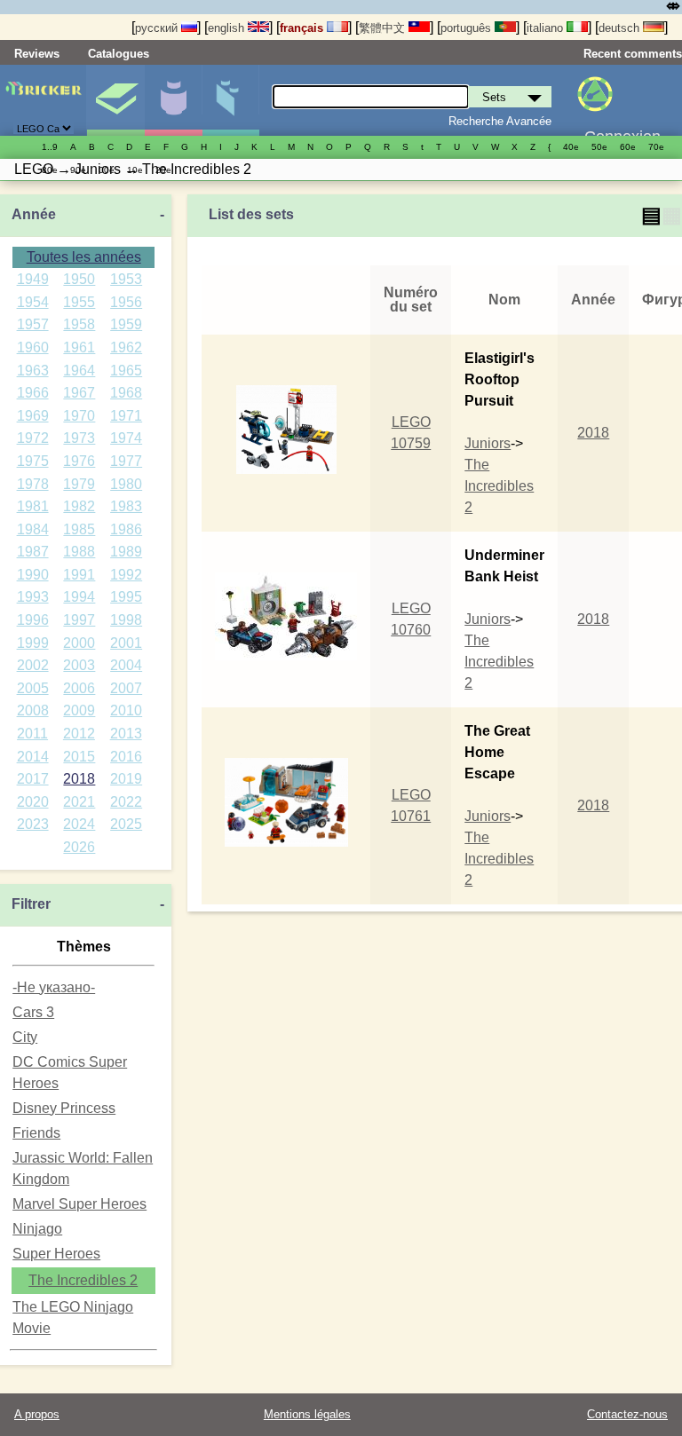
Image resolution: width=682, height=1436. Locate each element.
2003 (79, 665)
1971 (126, 415)
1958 (79, 324)
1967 (79, 392)
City (24, 1037)
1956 (126, 302)
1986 (126, 529)
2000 (79, 643)
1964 (79, 370)
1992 (126, 574)
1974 (126, 438)
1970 (79, 415)
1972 (33, 438)
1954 (33, 302)
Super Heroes (56, 1253)
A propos (36, 1414)
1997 (79, 619)
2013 (126, 733)
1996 (33, 619)
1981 (33, 506)
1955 (79, 302)
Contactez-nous (627, 1414)
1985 (79, 529)
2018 (79, 778)
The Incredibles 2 (83, 1280)
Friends (36, 1132)
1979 (79, 484)
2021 (79, 801)
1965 (126, 370)
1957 (33, 324)
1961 (79, 347)
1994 (79, 596)
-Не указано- (53, 987)
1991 (79, 574)
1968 (126, 392)
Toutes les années (84, 256)
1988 (79, 551)
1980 (126, 484)
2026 (79, 847)
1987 (33, 551)
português (467, 28)
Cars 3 (33, 1012)
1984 (33, 529)
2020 (33, 801)
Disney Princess (63, 1108)
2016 (126, 756)
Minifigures (173, 100)
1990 (33, 574)
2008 (33, 710)
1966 (33, 392)
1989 (126, 551)
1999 (33, 643)
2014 (33, 756)
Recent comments (632, 53)
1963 (33, 370)
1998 (126, 619)
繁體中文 (383, 28)
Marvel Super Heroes (79, 1203)
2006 (79, 688)
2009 (79, 710)
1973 (79, 438)
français (303, 28)
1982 (79, 506)
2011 (32, 733)
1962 (126, 347)
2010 (126, 710)
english (228, 28)
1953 (126, 279)
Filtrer (31, 903)
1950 (79, 279)
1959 (126, 324)
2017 (33, 778)
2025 (126, 824)
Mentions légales (307, 1414)
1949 (33, 279)
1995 (126, 596)
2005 (33, 688)
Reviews (36, 53)
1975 (33, 461)
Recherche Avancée (499, 121)
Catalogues (118, 53)
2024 (79, 824)
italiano (547, 28)
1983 (126, 506)
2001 (126, 643)
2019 (126, 778)
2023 (33, 824)
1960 (33, 347)
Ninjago (37, 1228)
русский (158, 28)
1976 (79, 461)
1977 (126, 461)
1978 (33, 484)
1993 (33, 596)
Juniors (487, 443)
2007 (126, 688)
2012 (79, 733)
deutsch (621, 28)
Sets (115, 100)
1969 (33, 415)
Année (34, 214)
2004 (126, 665)
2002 (33, 665)
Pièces (230, 100)
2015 (79, 756)
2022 (126, 801)
